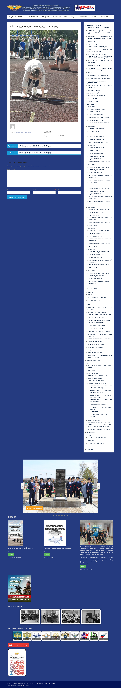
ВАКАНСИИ (104, 17)
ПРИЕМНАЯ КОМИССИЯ (96, 114)
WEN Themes (25, 685)
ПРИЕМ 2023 (91, 207)
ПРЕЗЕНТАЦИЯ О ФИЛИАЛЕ (97, 136)
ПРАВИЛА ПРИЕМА (94, 112)
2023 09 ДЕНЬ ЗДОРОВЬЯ (23, 132)
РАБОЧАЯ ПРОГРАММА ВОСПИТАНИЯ (100, 314)
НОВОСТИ (18, 557)
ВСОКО (90, 72)
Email (44, 190)
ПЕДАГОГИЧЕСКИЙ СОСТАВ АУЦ (97, 376)
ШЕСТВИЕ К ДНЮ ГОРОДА (96, 317)
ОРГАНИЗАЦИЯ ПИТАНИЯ (95, 341)
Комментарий (44, 169)
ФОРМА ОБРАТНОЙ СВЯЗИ (96, 443)
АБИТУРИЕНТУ (33, 17)
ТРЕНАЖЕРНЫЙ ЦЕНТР (95, 378)
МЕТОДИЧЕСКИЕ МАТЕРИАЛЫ (97, 297)
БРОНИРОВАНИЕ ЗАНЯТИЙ (97, 381)
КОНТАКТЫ (93, 17)
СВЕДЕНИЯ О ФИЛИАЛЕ (16, 17)
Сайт (59, 190)
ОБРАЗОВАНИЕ (92, 44)
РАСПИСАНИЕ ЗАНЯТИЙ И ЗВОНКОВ (99, 429)
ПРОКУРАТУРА (82, 17)
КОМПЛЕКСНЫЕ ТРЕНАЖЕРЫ (97, 383)
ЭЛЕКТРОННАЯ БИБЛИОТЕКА (96, 347)
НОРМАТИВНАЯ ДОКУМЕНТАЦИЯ (99, 167)
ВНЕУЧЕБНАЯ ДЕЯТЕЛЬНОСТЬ (97, 312)
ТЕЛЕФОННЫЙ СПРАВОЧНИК (96, 96)
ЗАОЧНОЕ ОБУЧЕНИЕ (94, 300)
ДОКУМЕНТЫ (91, 41)
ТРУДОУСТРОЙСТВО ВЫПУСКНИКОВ (99, 350)
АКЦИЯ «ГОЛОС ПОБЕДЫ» (96, 323)
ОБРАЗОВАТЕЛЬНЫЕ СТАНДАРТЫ (98, 47)
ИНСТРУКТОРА (94, 412)
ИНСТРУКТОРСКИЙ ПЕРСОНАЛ (98, 405)
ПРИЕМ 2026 (91, 270)
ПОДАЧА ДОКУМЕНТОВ (95, 159)
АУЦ (72, 17)
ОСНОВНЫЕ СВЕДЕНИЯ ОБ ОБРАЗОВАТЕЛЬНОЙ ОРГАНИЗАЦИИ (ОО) (100, 32)
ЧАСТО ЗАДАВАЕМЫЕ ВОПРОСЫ (97, 437)
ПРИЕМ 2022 (91, 186)
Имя (18, 190)
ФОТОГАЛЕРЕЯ (92, 98)
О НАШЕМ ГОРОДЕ (93, 101)
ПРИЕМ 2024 (91, 228)
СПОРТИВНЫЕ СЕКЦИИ (95, 352)
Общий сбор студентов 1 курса (57, 548)
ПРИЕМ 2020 (91, 145)
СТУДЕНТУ (45, 17)
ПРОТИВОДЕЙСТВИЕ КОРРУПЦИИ (98, 75)
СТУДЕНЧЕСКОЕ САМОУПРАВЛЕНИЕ (99, 331)
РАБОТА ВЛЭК (93, 183)
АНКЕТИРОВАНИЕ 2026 (60, 17)
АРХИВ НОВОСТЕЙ (93, 93)
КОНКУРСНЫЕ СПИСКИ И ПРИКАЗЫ (99, 123)
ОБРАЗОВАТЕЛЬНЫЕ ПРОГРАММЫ (99, 117)
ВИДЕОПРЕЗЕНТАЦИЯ (94, 90)
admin (19, 127)
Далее (11, 554)
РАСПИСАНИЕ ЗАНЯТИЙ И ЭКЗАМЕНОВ (99, 339)
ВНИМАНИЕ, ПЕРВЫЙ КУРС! (20, 548)
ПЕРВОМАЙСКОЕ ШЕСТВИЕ (97, 325)
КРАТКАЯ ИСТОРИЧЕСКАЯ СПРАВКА (98, 27)
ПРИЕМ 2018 (91, 107)
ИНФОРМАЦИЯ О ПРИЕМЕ (97, 109)
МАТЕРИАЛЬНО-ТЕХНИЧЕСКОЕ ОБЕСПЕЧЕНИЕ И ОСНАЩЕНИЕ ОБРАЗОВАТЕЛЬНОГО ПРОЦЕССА (100, 56)
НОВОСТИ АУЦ (92, 370)
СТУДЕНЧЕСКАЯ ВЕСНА (96, 328)
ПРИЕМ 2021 (91, 165)
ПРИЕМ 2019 (91, 126)
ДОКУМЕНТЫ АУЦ (93, 373)
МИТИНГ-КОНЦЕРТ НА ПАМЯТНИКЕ (99, 320)
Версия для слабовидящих (20, 645)
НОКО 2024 (91, 294)
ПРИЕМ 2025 (91, 249)
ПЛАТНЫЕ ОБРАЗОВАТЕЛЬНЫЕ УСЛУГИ (99, 78)
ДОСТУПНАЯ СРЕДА (94, 65)
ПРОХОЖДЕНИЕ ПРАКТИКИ (96, 344)
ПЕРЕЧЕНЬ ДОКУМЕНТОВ (96, 120)
